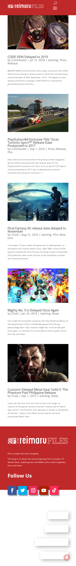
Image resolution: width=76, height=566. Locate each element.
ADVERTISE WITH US (51, 542)
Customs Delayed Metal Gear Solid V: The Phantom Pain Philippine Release (38, 391)
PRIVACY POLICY (54, 555)
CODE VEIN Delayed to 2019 (28, 57)
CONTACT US (56, 528)
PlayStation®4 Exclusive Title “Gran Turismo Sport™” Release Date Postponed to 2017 (33, 142)
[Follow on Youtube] (43, 490)
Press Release (57, 149)
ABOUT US (58, 515)
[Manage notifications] (67, 557)
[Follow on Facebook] (12, 490)
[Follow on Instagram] (33, 490)
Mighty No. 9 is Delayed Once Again (33, 310)
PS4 (10, 152)
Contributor (19, 60)
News (55, 313)
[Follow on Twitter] (22, 490)
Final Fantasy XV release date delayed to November (37, 230)
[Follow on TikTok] (54, 490)
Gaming (53, 60)
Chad (14, 234)
